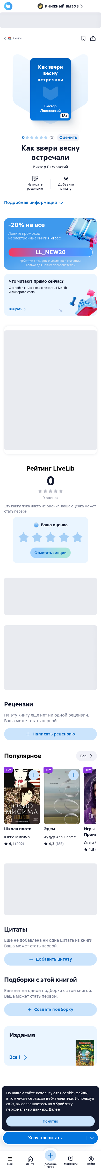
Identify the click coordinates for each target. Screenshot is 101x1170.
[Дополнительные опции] (92, 1138)
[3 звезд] (36, 138)
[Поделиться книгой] (93, 38)
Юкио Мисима (17, 837)
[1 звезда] (27, 138)
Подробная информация (30, 202)
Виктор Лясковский (50, 167)
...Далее (53, 1109)
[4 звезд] (41, 138)
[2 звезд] (32, 138)
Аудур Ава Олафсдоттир (66, 837)
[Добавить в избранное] (83, 38)
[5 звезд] (46, 138)
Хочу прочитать (45, 1137)
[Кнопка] (33, 775)
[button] (50, 89)
